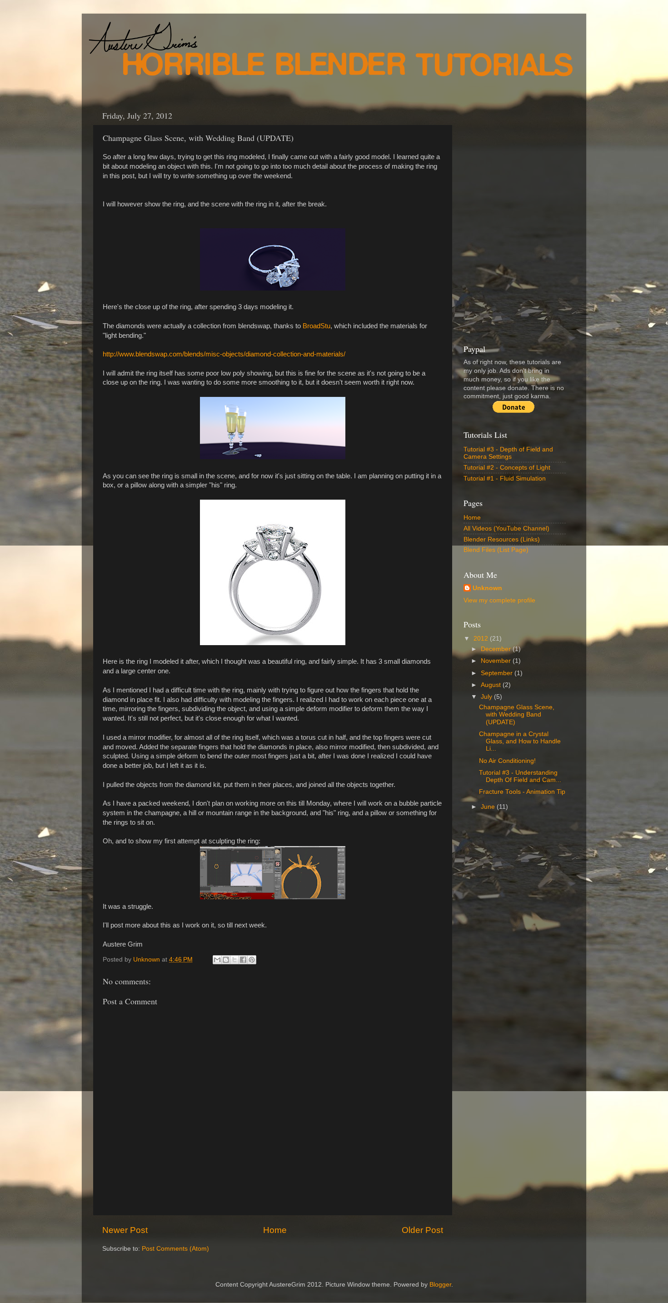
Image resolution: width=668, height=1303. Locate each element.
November (497, 660)
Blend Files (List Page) (496, 549)
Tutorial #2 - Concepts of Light (507, 467)
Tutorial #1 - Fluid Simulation (505, 478)
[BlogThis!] (225, 959)
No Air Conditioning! (507, 760)
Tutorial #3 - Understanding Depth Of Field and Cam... (520, 776)
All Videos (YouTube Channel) (506, 528)
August (492, 685)
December (497, 649)
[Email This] (217, 959)
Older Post (422, 1230)
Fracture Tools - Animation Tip (522, 791)
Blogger (440, 1284)
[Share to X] (234, 959)
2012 (482, 638)
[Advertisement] (258, 87)
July (487, 696)
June (489, 806)
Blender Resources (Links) (502, 539)
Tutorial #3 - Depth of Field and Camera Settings (508, 453)
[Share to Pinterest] (251, 959)
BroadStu (316, 326)
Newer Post (125, 1230)
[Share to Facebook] (243, 959)
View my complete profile (499, 600)
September (497, 673)
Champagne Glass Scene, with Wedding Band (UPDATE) (516, 714)
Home (275, 1230)
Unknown (487, 588)
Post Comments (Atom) (175, 1248)
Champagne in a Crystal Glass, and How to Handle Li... (520, 741)
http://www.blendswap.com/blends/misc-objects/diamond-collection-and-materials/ (224, 354)
